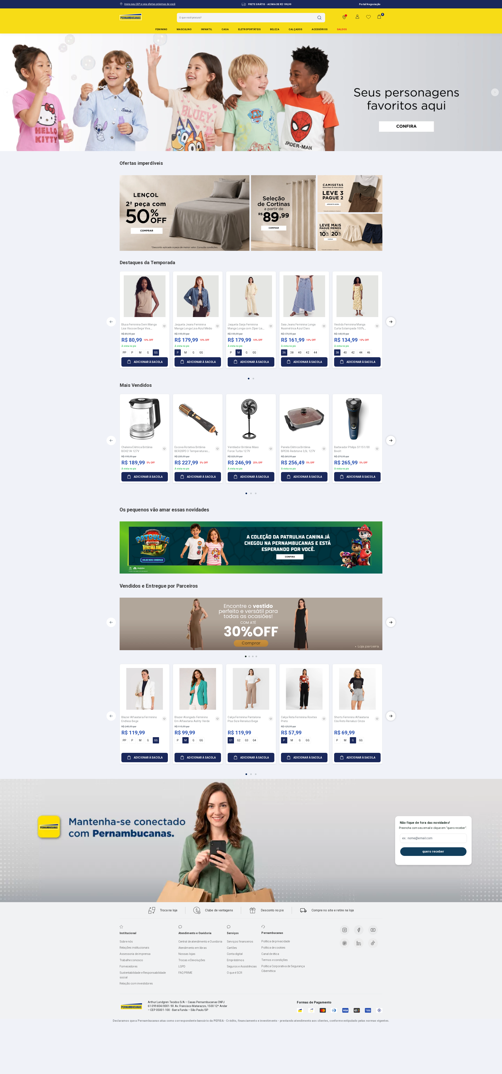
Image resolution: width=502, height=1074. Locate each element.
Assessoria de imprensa (135, 953)
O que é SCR (234, 972)
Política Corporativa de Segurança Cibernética (283, 968)
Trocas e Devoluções (191, 960)
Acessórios (319, 29)
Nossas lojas (187, 953)
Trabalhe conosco (131, 960)
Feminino (161, 29)
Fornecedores (128, 966)
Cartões (232, 947)
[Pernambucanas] (131, 16)
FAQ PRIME (185, 972)
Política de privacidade (275, 941)
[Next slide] (495, 92)
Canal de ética (270, 953)
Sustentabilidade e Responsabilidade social (143, 975)
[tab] (241, 148)
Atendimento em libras (192, 947)
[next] (391, 321)
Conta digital (235, 953)
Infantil (206, 29)
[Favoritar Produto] (164, 326)
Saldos (342, 29)
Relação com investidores (136, 983)
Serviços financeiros (240, 941)
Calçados (295, 29)
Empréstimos (235, 960)
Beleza (274, 29)
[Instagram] (344, 930)
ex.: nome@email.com (417, 838)
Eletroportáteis (249, 29)
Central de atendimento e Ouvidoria (200, 941)
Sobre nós (126, 941)
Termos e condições (274, 960)
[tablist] (251, 376)
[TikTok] (373, 943)
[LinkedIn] (359, 943)
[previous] (111, 321)
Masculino (184, 29)
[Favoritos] (368, 17)
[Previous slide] (7, 92)
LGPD (182, 966)
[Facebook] (359, 930)
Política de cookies (273, 947)
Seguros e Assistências (242, 966)
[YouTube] (373, 930)
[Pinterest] (344, 943)
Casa (225, 29)
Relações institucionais (134, 947)
